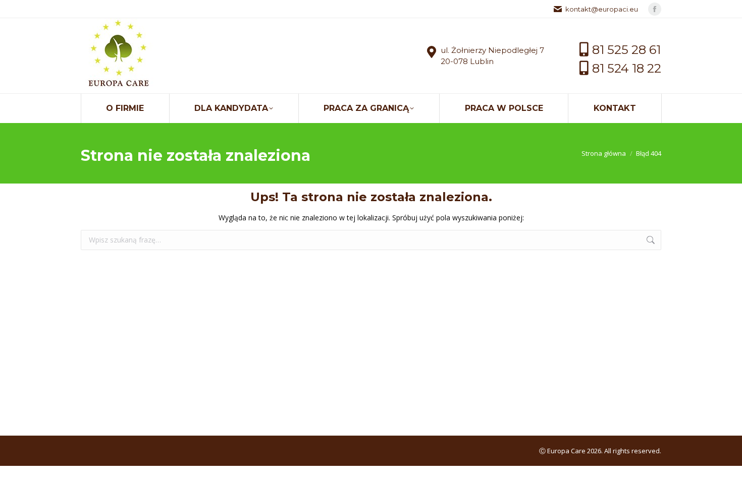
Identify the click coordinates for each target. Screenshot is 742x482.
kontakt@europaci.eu (601, 9)
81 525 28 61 (626, 49)
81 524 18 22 (626, 68)
